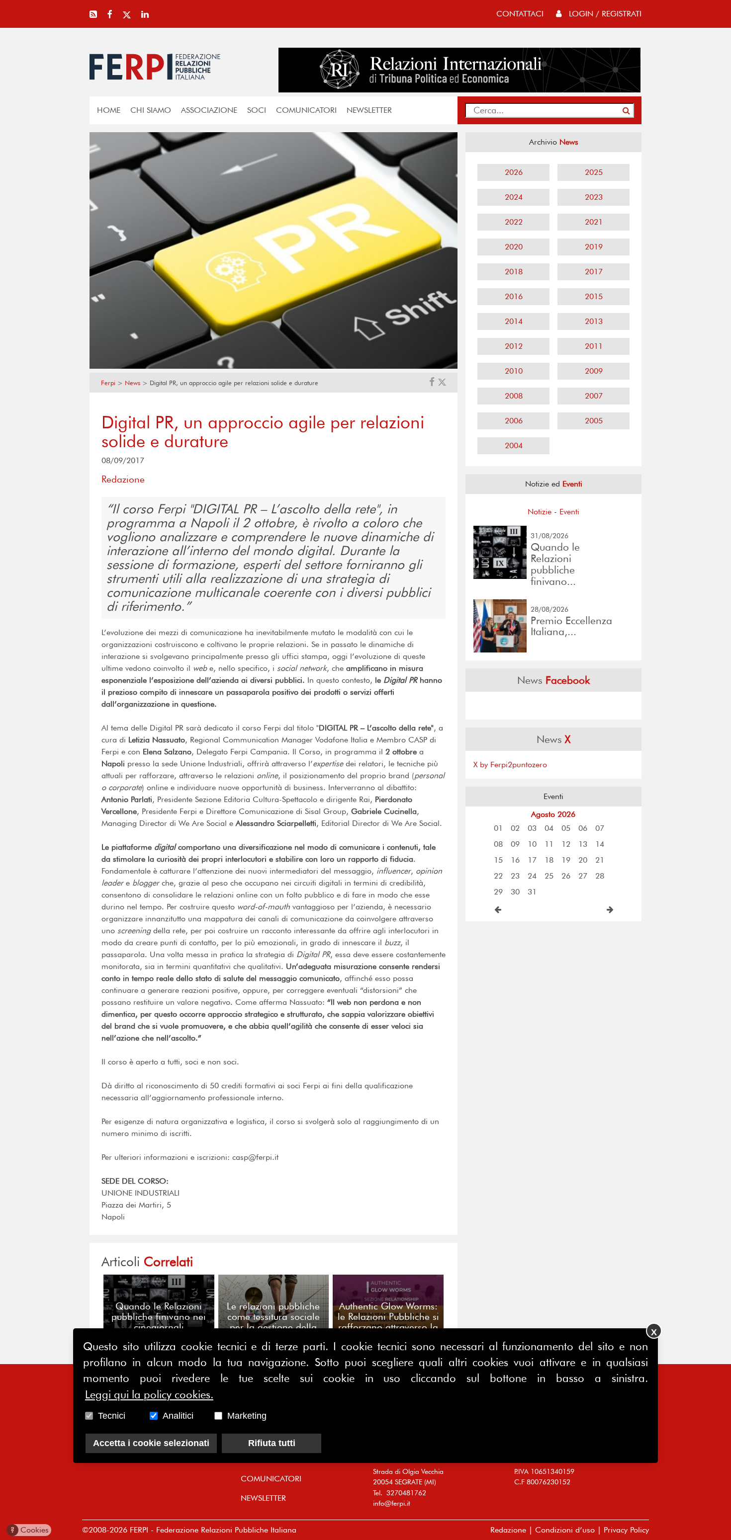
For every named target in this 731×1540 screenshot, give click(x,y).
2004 (514, 445)
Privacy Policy (626, 1530)
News (132, 383)
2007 (594, 396)
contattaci (520, 13)
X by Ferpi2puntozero (510, 764)
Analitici (178, 1416)
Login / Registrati (603, 13)
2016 (514, 296)
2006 (514, 420)
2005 (594, 420)
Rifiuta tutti (271, 1443)
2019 (594, 246)
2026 (514, 172)
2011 (594, 346)
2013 (594, 321)
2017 (594, 271)
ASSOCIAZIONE (209, 110)
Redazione (508, 1530)
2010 (514, 371)
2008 (514, 396)
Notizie (539, 511)
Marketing (247, 1416)
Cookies (29, 1530)
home (108, 110)
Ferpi (108, 383)
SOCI (256, 110)
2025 (594, 172)
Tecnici (111, 1416)
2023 (594, 197)
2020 (514, 246)
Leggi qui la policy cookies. (149, 1394)
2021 (594, 222)
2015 (594, 296)
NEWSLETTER (369, 110)
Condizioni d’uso (565, 1530)
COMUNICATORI (306, 110)
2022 (514, 222)
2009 (594, 371)
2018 (514, 271)
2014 (514, 321)
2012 (514, 346)
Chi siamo (150, 110)
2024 (514, 197)
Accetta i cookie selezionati (151, 1443)
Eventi (569, 511)
